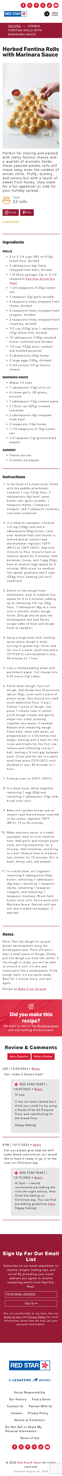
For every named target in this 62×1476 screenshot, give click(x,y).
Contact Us (15, 1406)
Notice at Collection (29, 1420)
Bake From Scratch (32, 989)
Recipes (14, 26)
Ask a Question (19, 1056)
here (51, 1204)
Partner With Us (40, 1406)
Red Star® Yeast (29, 1462)
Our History (18, 1399)
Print (12, 212)
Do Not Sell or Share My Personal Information (23, 1429)
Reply (36, 1069)
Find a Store (41, 1399)
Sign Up (29, 1303)
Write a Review (43, 1056)
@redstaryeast (48, 1026)
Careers (17, 1413)
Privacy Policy (37, 1317)
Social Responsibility (29, 1392)
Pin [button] (29, 212)
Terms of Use (12, 1317)
